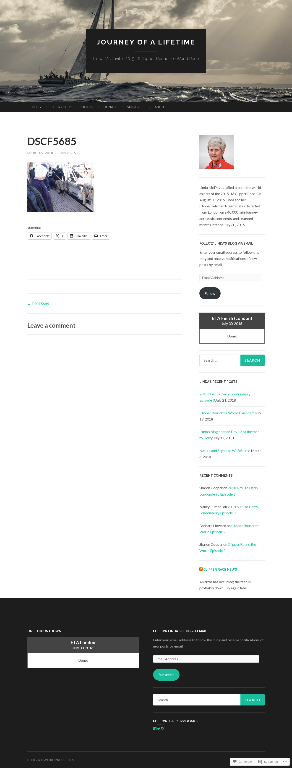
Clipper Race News (220, 569)
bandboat (68, 153)
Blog (36, 107)
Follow (210, 293)
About (160, 107)
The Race (59, 107)
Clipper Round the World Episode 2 (226, 413)
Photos (86, 107)
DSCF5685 (38, 303)
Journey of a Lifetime (146, 42)
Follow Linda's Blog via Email (226, 243)
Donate (110, 107)
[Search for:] (232, 360)
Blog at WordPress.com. (51, 760)
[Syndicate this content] (201, 569)
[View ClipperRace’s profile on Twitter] (158, 729)
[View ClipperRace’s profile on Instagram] (162, 729)
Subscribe (136, 107)
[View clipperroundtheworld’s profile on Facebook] (155, 729)
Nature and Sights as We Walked (224, 450)
